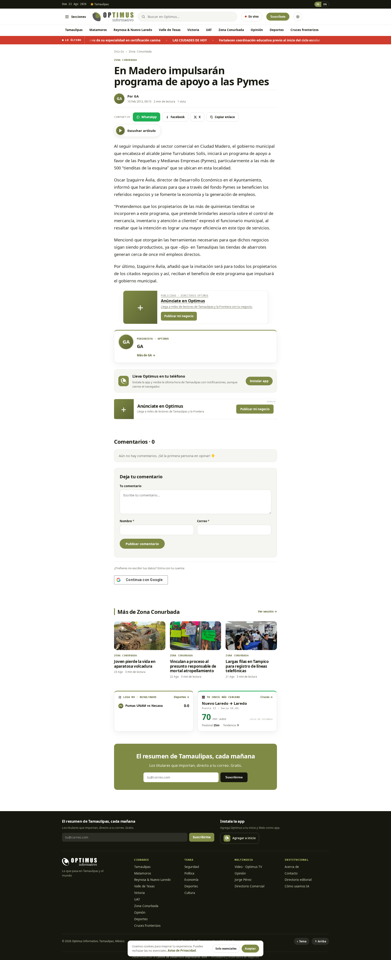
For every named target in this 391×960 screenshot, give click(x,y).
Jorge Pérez (243, 880)
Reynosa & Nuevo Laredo (133, 30)
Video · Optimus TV (248, 867)
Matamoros (98, 30)
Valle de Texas (170, 30)
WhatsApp (149, 117)
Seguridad (191, 867)
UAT (209, 30)
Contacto (291, 873)
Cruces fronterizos (305, 30)
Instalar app (259, 381)
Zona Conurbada (231, 30)
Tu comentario (130, 486)
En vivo (253, 16)
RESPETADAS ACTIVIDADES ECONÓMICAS (325, 40)
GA (136, 96)
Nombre (127, 521)
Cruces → (266, 697)
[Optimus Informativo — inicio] (113, 16)
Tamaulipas (74, 30)
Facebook (178, 117)
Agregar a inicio (244, 838)
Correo (203, 521)
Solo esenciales (225, 948)
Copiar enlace (225, 117)
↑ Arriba (320, 941)
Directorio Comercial (249, 886)
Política (189, 873)
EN (325, 4)
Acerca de (292, 867)
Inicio (119, 51)
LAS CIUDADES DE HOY (152, 40)
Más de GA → (146, 355)
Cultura (189, 893)
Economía (191, 880)
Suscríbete (277, 16)
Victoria (193, 30)
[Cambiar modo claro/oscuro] (297, 16)
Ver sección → (267, 611)
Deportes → (181, 697)
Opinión (257, 30)
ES (318, 4)
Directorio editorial (298, 880)
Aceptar (250, 948)
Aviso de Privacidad (182, 950)
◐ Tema (301, 941)
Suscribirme (234, 777)
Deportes (277, 30)
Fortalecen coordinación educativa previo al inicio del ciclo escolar (232, 40)
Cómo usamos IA (297, 886)
